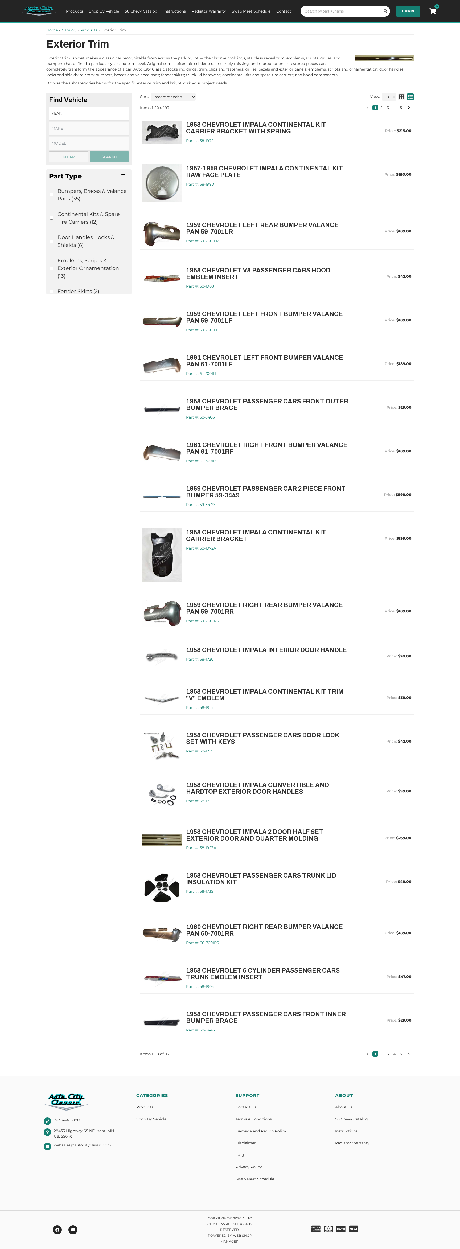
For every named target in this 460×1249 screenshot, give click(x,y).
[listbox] (89, 113)
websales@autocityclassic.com (82, 1145)
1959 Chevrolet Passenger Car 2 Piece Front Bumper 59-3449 (266, 492)
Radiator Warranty (209, 11)
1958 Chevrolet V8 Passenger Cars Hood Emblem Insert (258, 273)
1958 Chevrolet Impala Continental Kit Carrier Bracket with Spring (256, 128)
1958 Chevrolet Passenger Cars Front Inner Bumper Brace (266, 1017)
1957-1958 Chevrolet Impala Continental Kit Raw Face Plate (264, 171)
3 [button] (388, 107)
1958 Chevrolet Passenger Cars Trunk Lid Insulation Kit (261, 879)
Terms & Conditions (254, 1119)
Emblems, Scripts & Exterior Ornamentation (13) (88, 268)
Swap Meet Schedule (251, 11)
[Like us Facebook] (57, 1229)
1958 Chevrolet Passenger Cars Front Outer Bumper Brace (267, 404)
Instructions (174, 11)
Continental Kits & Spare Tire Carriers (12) (89, 218)
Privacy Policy (249, 1167)
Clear (69, 157)
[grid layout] (401, 97)
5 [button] (401, 107)
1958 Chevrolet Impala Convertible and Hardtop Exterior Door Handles (257, 788)
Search (109, 157)
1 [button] (375, 107)
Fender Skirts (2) (78, 291)
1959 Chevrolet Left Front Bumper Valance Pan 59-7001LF (264, 317)
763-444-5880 (67, 1119)
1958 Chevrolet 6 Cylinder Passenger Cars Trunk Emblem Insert (263, 974)
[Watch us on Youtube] (72, 1229)
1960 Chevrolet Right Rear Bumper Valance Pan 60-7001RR (264, 930)
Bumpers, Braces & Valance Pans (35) (92, 195)
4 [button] (394, 107)
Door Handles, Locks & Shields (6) (86, 241)
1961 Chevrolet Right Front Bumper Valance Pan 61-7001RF (266, 448)
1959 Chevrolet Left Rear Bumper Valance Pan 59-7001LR (262, 228)
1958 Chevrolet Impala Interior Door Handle (266, 650)
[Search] (384, 11)
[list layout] (410, 97)
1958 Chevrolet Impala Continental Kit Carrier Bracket (256, 535)
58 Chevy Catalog (141, 11)
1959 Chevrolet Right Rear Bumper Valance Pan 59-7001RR (264, 608)
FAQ (240, 1155)
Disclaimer (246, 1143)
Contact (283, 11)
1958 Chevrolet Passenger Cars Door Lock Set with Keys (262, 738)
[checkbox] (51, 194)
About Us (343, 1107)
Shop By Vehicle (104, 11)
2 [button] (381, 107)
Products (74, 11)
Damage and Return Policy (261, 1131)
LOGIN (408, 11)
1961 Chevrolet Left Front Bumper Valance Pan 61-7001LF (264, 361)
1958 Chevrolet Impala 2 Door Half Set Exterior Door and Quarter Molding (254, 835)
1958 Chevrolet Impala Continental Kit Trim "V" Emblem (264, 695)
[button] (89, 176)
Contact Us (246, 1107)
